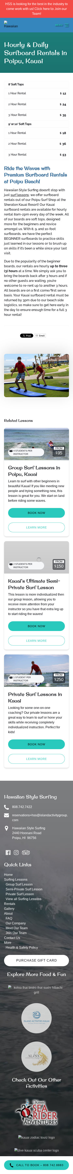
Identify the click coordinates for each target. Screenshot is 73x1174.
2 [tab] (20, 360)
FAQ (9, 918)
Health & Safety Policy (22, 947)
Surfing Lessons (15, 879)
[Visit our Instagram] (16, 852)
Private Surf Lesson (20, 894)
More (7, 942)
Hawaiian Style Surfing (28, 828)
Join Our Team (16, 933)
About (8, 913)
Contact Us (12, 938)
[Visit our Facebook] (8, 852)
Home (8, 874)
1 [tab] (10, 360)
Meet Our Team (17, 928)
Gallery (9, 908)
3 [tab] (31, 360)
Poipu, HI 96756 (24, 838)
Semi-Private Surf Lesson (24, 889)
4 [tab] (42, 360)
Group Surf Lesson (19, 884)
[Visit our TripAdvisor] (26, 852)
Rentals (9, 904)
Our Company (16, 923)
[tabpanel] (36, 375)
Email (42, 335)
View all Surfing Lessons (23, 899)
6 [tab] (63, 360)
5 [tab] (52, 360)
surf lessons (20, 195)
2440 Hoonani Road (26, 833)
